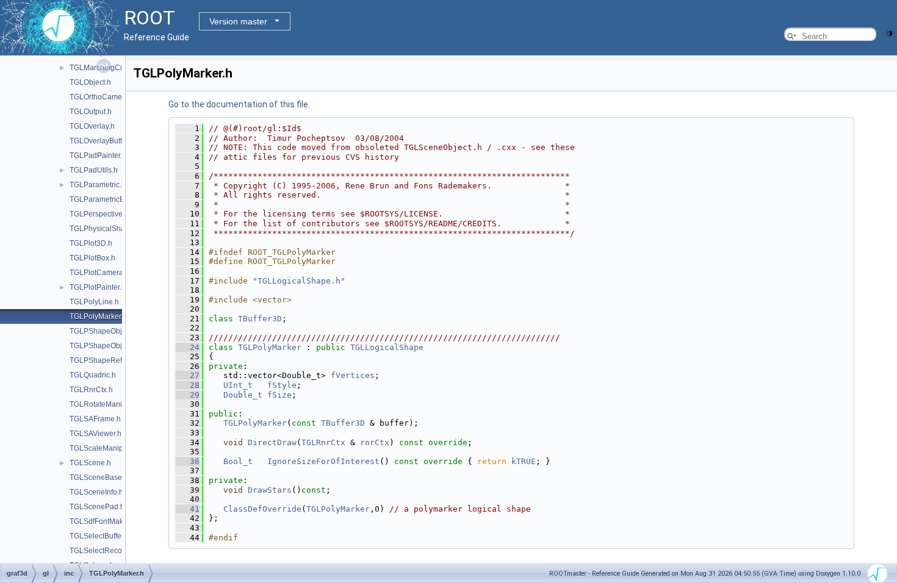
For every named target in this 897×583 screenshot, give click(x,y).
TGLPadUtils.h (94, 170)
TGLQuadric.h (93, 375)
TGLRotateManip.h (101, 404)
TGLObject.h (90, 82)
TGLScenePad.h (97, 507)
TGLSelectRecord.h (102, 550)
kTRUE (523, 461)
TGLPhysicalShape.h (105, 228)
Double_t (242, 394)
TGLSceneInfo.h (96, 492)
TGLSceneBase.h (99, 477)
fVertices (353, 375)
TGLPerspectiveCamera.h (113, 214)
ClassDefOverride (262, 508)
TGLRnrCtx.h (91, 389)
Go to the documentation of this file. (239, 104)
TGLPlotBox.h (92, 258)
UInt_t (238, 385)
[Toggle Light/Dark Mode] (889, 32)
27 (187, 375)
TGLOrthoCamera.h (102, 97)
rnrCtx (374, 442)
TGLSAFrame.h (95, 419)
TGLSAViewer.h (95, 433)
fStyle (282, 385)
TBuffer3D (260, 318)
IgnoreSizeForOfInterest (323, 461)
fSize (279, 394)
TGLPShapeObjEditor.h (108, 346)
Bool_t (238, 461)
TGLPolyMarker (269, 347)
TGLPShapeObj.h (99, 331)
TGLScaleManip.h (99, 448)
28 (187, 385)
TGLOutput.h (91, 111)
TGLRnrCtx (323, 442)
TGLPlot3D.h (91, 243)
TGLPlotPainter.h (98, 287)
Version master (238, 21)
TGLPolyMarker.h (98, 316)
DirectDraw (272, 442)
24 (187, 347)
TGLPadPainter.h (98, 155)
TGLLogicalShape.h (299, 280)
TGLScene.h (90, 463)
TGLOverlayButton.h (103, 141)
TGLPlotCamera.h (99, 272)
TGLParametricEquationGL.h (117, 199)
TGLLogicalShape (386, 347)
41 (187, 508)
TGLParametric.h (98, 185)
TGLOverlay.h (92, 126)
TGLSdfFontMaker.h (102, 521)
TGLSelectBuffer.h (99, 536)
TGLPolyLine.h (94, 302)
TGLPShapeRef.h (99, 360)
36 (187, 461)
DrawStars (270, 490)
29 (187, 394)
